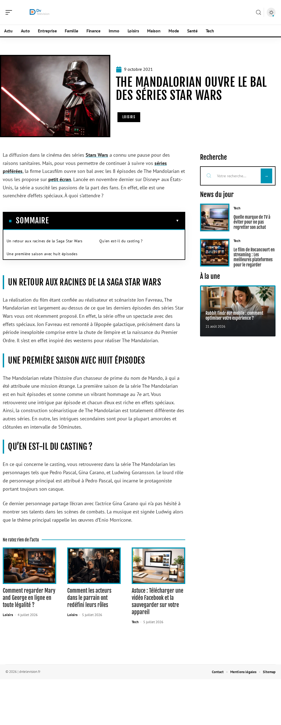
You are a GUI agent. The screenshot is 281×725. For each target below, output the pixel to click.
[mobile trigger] (10, 12)
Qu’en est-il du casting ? (120, 240)
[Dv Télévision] (39, 12)
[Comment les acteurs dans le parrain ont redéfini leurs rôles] (94, 565)
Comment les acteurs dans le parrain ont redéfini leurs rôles (89, 597)
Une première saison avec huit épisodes (42, 253)
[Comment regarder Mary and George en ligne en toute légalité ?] (29, 565)
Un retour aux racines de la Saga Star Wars (45, 240)
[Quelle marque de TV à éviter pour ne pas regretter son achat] (215, 217)
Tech (135, 622)
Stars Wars (97, 155)
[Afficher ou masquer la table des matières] (114, 220)
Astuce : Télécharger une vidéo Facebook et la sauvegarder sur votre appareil (157, 601)
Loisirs (129, 117)
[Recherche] (258, 12)
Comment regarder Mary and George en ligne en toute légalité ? (29, 597)
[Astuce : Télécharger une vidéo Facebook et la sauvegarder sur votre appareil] (158, 565)
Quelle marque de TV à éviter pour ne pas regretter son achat (252, 222)
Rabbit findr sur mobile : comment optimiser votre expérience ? (234, 315)
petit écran (59, 179)
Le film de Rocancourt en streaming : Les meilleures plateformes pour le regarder (254, 257)
